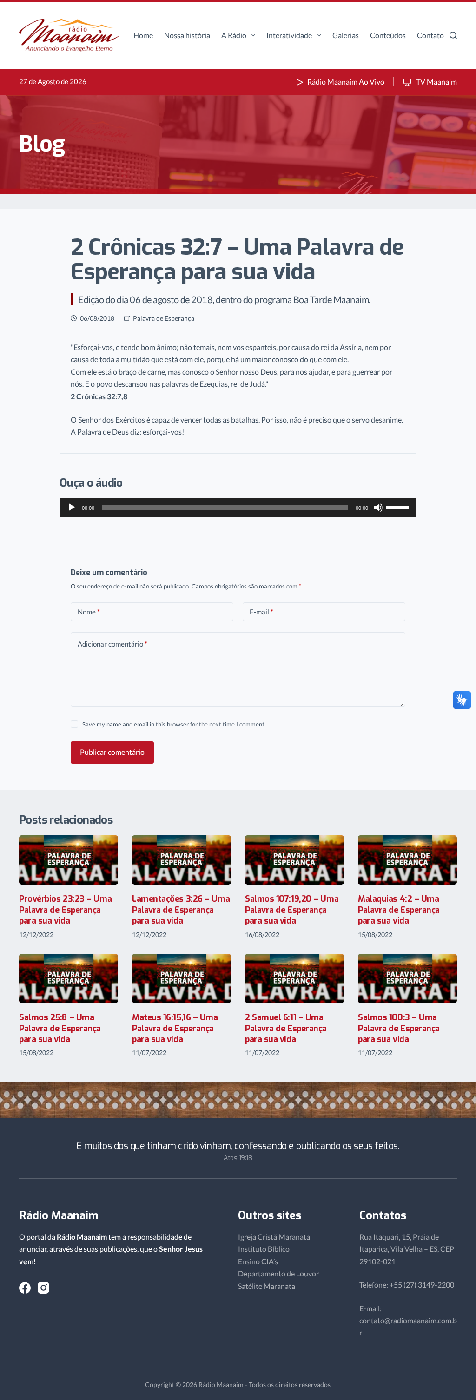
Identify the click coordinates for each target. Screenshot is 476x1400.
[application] (238, 507)
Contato (430, 35)
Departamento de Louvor (278, 1273)
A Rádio (233, 35)
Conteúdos (388, 35)
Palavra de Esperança (163, 318)
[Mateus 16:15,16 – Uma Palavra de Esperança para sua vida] (181, 979)
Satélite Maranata (266, 1285)
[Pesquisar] (453, 35)
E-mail (261, 612)
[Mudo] (378, 507)
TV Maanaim (436, 81)
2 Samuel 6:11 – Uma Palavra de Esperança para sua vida (286, 1028)
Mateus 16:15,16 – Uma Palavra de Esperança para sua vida (175, 1028)
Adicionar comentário (112, 644)
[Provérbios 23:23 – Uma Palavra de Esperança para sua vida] (68, 860)
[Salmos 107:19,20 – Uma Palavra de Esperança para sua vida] (294, 860)
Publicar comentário (112, 751)
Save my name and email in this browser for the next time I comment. (174, 724)
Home (143, 35)
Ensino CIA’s (258, 1261)
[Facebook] (25, 1288)
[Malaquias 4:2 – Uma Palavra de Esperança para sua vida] (407, 860)
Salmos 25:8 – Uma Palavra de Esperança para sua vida (60, 1028)
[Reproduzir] (71, 507)
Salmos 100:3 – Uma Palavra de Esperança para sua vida (399, 1028)
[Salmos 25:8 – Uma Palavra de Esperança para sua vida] (68, 979)
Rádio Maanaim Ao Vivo (345, 81)
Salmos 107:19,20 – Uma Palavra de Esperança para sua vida (291, 909)
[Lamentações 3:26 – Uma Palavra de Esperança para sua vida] (181, 860)
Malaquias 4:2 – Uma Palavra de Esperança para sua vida (399, 909)
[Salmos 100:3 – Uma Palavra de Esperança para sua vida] (407, 979)
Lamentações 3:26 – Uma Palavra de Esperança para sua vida (181, 909)
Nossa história (187, 35)
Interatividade (289, 35)
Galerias (345, 35)
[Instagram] (43, 1288)
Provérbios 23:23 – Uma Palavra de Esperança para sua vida (65, 909)
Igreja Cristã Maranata (274, 1236)
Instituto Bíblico (264, 1248)
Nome (89, 612)
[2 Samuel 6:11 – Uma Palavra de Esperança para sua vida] (294, 979)
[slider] (399, 506)
